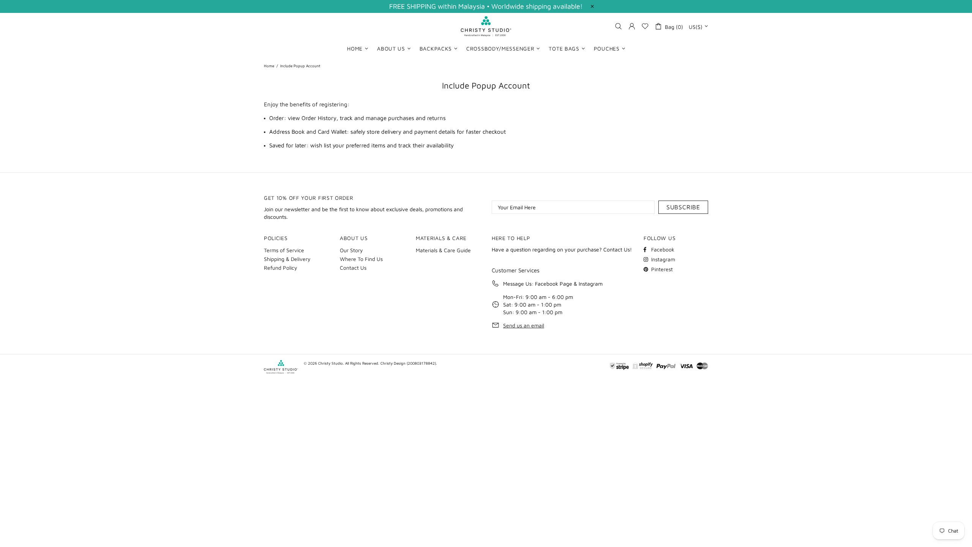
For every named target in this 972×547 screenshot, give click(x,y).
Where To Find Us (361, 259)
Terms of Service (284, 250)
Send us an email (523, 325)
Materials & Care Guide (443, 250)
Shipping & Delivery (287, 259)
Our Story (351, 250)
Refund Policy (280, 267)
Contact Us (353, 267)
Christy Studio (486, 26)
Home (269, 65)
